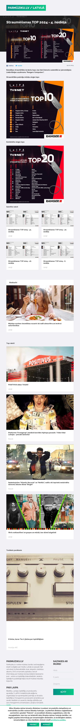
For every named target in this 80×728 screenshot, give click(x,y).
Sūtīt (63, 692)
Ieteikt (19, 65)
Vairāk (8, 705)
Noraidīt (47, 724)
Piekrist (33, 724)
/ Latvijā (37, 8)
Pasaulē (10, 439)
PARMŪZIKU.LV (18, 8)
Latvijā (10, 236)
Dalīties (11, 65)
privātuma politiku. (58, 720)
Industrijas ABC (13, 647)
